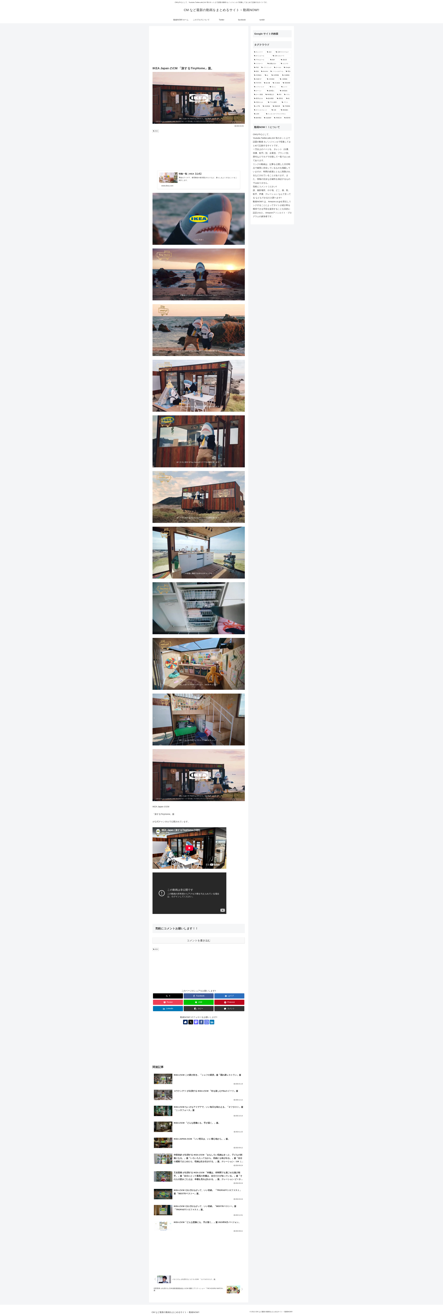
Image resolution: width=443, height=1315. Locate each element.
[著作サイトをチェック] (185, 1022)
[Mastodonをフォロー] (196, 1022)
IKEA (156, 131)
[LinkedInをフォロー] (212, 1022)
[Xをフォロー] (190, 1022)
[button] (199, 1008)
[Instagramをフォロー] (206, 1022)
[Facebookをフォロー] (201, 1022)
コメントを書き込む (199, 940)
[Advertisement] (199, 46)
